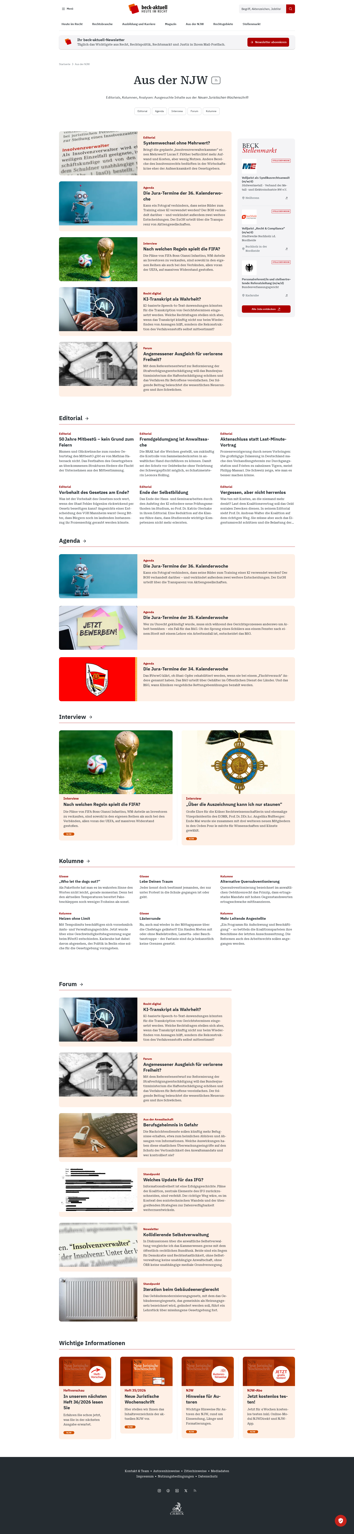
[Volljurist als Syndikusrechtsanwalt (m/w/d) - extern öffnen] (286, 198)
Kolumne (211, 111)
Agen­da (69, 540)
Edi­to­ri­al (70, 418)
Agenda (159, 111)
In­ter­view (72, 717)
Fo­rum (68, 984)
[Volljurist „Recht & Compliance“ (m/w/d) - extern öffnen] (286, 249)
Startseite (64, 64)
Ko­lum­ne (71, 861)
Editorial (142, 111)
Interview (177, 111)
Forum (194, 111)
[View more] (87, 418)
